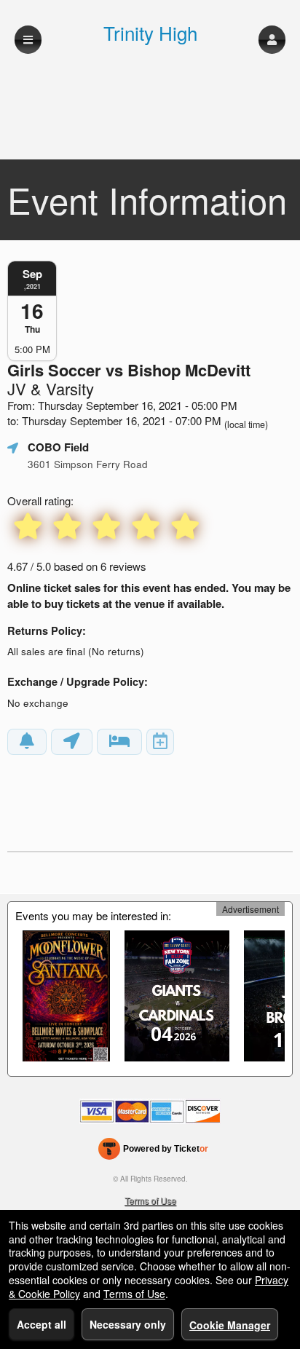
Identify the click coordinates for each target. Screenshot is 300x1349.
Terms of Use (150, 1200)
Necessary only (128, 1324)
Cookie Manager (229, 1325)
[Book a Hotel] (119, 741)
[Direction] (71, 741)
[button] (271, 39)
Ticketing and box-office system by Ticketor (153, 1152)
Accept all (41, 1324)
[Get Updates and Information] (27, 741)
